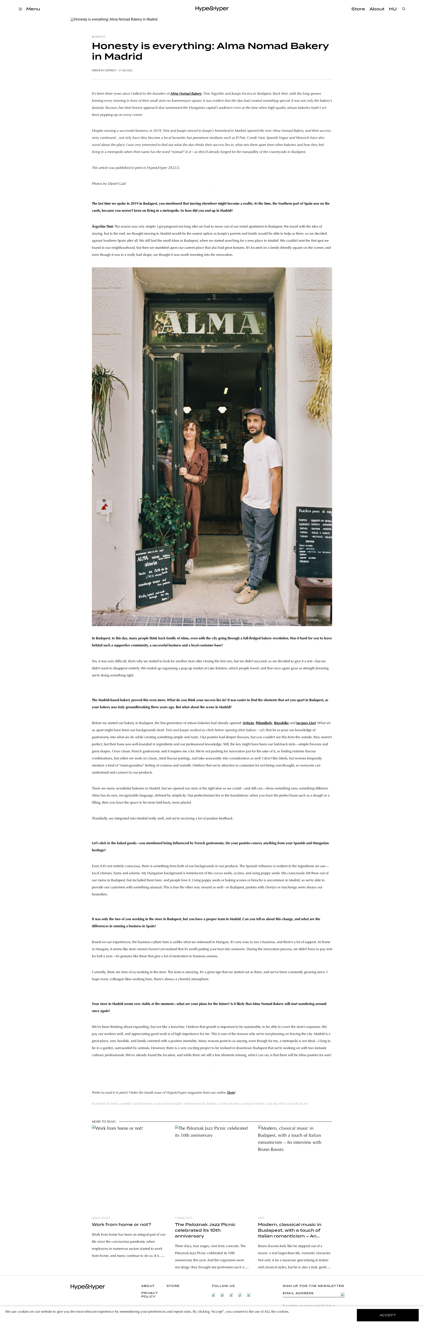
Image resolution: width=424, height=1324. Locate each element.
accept (388, 1315)
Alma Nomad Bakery (186, 94)
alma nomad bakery (167, 1104)
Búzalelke (281, 723)
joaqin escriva (254, 1104)
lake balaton (276, 1104)
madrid (126, 1104)
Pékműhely (264, 723)
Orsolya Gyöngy (104, 70)
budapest (98, 37)
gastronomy (142, 1104)
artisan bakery (194, 1104)
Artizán (248, 723)
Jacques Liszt (306, 723)
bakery (211, 1104)
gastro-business (230, 1104)
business (113, 1104)
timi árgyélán (297, 1104)
